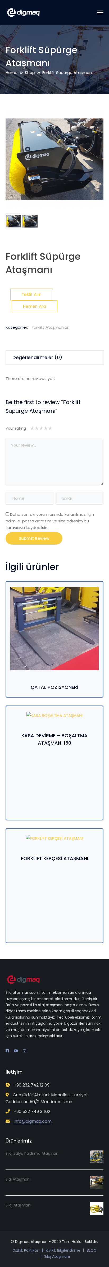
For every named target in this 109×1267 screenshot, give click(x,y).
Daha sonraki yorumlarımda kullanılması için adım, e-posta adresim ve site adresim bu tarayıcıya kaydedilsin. (50, 521)
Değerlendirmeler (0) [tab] (37, 357)
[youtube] (16, 1050)
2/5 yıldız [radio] (34, 428)
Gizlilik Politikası (25, 1250)
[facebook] (7, 1050)
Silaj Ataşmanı (57, 1256)
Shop (30, 72)
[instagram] (24, 1050)
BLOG (92, 1250)
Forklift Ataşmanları (50, 327)
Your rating (16, 428)
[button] (93, 119)
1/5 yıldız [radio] (32, 428)
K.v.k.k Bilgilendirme (63, 1250)
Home (11, 72)
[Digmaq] (23, 12)
